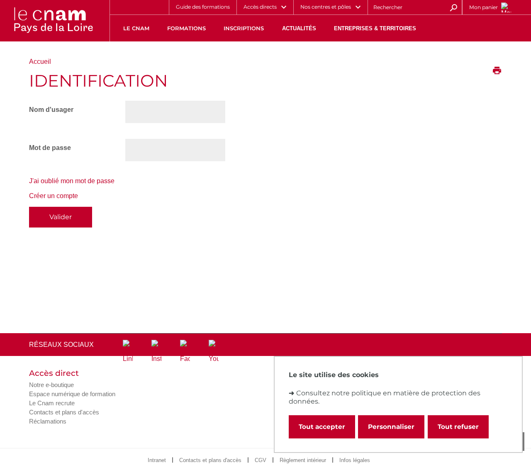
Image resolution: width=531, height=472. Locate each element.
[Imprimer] (497, 71)
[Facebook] (185, 351)
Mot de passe (50, 147)
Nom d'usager (51, 109)
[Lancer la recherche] (453, 7)
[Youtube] (214, 351)
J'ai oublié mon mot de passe (71, 180)
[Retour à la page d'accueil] (53, 20)
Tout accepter (322, 427)
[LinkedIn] (128, 351)
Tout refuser (458, 427)
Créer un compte (53, 195)
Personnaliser (391, 427)
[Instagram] (156, 351)
